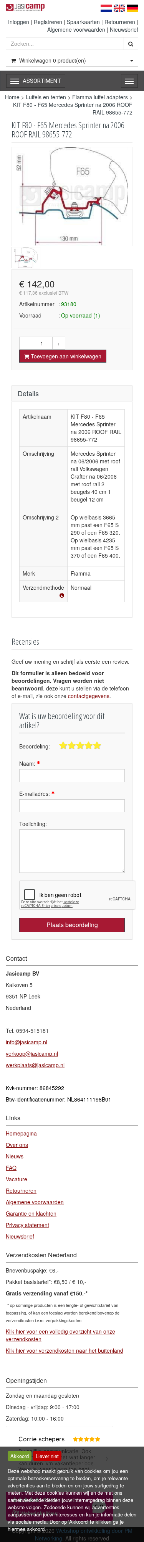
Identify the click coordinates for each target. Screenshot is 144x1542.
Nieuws (14, 1156)
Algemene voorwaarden (76, 29)
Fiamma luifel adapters (100, 97)
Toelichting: (33, 823)
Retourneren (119, 22)
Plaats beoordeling (72, 924)
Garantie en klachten (31, 1213)
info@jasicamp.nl (26, 1042)
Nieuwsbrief (124, 29)
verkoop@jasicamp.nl (32, 1053)
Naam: (28, 763)
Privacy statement (27, 1225)
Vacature (16, 1179)
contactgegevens (88, 696)
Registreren (48, 22)
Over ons (17, 1144)
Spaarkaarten (83, 22)
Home (12, 97)
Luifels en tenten (46, 97)
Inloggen (18, 22)
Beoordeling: (34, 746)
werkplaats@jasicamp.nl (35, 1065)
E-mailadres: (35, 793)
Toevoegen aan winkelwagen (65, 356)
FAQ (11, 1167)
